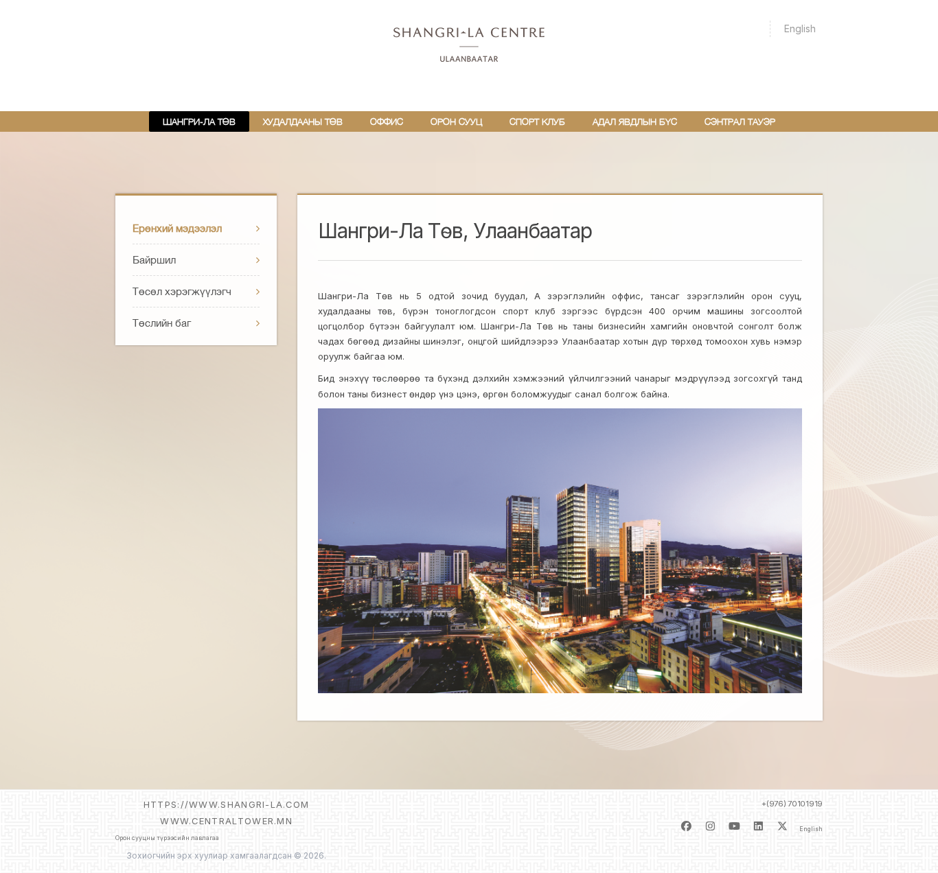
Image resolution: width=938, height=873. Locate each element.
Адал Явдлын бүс (635, 121)
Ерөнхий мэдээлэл (177, 228)
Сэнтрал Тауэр (740, 121)
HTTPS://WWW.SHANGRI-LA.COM (227, 804)
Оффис (386, 121)
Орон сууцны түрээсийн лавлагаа (167, 838)
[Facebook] (686, 829)
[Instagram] (710, 829)
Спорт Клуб (537, 121)
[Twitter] (782, 829)
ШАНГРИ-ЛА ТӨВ (199, 121)
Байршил (154, 260)
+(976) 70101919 (792, 803)
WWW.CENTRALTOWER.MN (226, 820)
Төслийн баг (162, 323)
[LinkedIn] (758, 829)
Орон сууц (456, 121)
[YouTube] (734, 829)
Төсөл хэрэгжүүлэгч (182, 291)
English (800, 28)
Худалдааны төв (303, 121)
